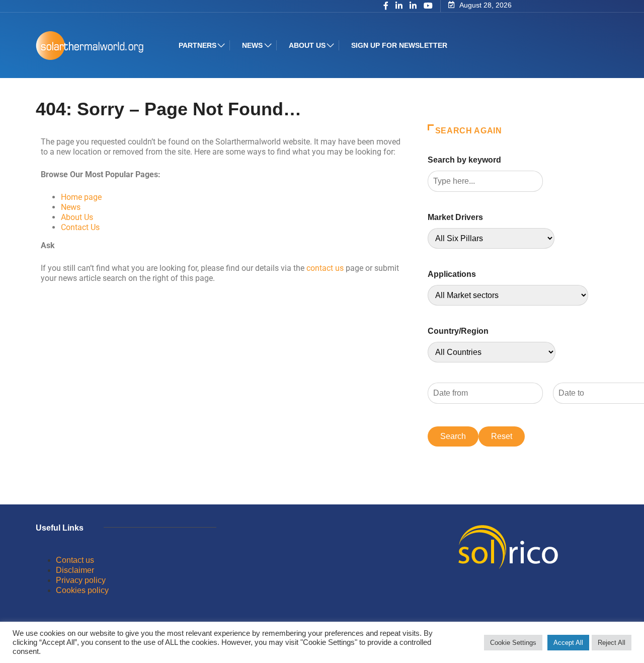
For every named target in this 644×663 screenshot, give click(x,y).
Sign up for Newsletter (399, 45)
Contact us (75, 560)
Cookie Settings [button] (513, 642)
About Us (77, 217)
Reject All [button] (611, 642)
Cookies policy (82, 590)
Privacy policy (81, 580)
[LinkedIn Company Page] (413, 7)
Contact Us (80, 227)
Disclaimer (75, 570)
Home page (81, 197)
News (252, 45)
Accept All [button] (568, 642)
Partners (197, 45)
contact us (325, 268)
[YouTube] (428, 6)
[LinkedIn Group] (399, 7)
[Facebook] (385, 7)
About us (307, 45)
